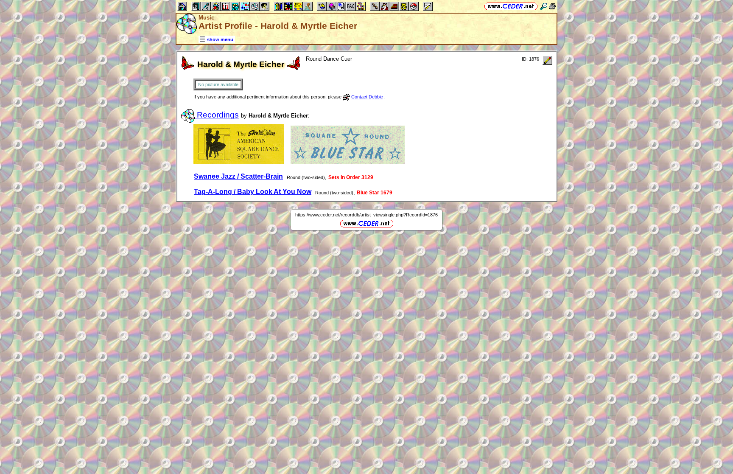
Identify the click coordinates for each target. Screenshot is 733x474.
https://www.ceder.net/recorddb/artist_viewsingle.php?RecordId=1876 (366, 214)
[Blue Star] (348, 162)
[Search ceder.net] (543, 6)
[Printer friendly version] (552, 6)
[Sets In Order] (238, 162)
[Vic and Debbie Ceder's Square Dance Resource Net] (511, 6)
